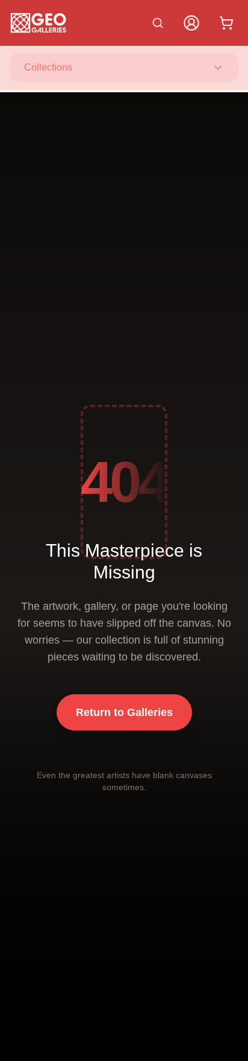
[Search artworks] (158, 23)
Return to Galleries (124, 712)
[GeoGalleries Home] (38, 23)
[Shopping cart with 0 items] (226, 23)
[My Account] (191, 23)
